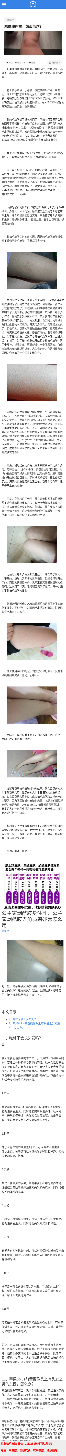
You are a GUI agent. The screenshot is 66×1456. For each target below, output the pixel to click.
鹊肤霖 (5, 931)
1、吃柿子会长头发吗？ (22, 1019)
